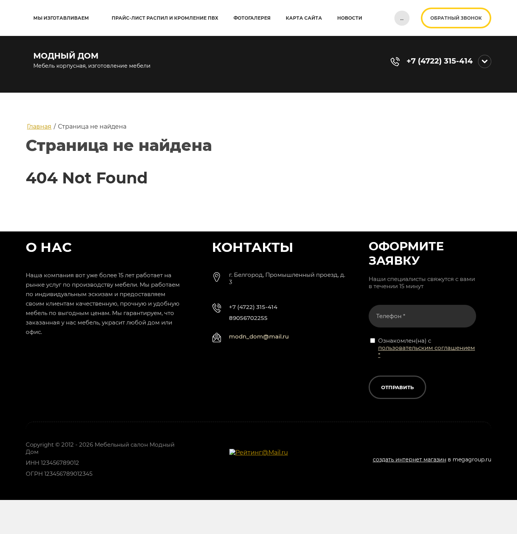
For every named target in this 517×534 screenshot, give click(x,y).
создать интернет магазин (409, 459)
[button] (456, 18)
